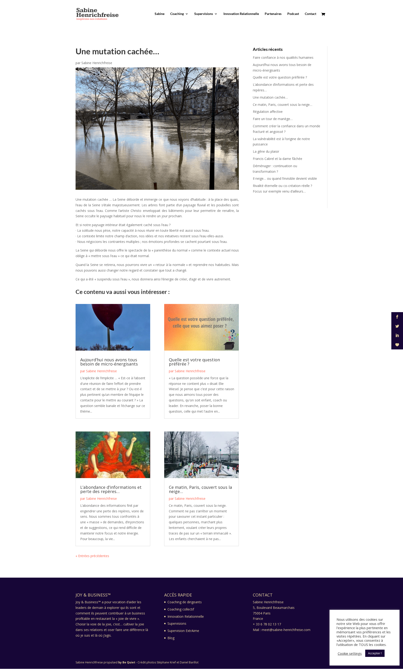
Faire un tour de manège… (273, 119)
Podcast (293, 14)
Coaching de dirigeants (184, 602)
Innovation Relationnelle (241, 14)
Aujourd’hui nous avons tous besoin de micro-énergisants (109, 362)
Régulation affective (268, 111)
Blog (170, 638)
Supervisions (203, 14)
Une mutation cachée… (270, 97)
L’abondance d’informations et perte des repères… (111, 489)
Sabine (159, 14)
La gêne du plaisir (266, 151)
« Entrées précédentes (92, 556)
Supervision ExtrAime (183, 630)
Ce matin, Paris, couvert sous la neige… (200, 489)
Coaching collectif (180, 609)
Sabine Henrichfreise (96, 63)
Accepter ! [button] (375, 653)
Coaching (177, 14)
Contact (310, 14)
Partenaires (273, 14)
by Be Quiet (126, 662)
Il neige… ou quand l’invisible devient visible (285, 178)
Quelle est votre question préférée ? (194, 362)
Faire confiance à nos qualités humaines (283, 57)
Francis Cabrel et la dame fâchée (277, 158)
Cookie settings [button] (350, 653)
